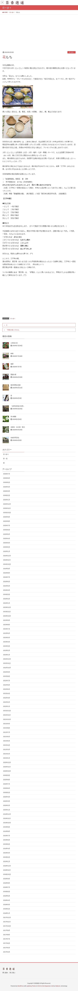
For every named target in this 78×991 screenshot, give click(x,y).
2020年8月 (6, 779)
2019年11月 (7, 818)
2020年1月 (6, 810)
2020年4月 (6, 797)
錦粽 (12, 353)
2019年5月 (6, 844)
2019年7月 (6, 835)
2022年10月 (7, 667)
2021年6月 (6, 736)
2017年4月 (6, 952)
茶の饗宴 (13, 416)
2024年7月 (6, 577)
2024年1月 (6, 603)
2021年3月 (6, 749)
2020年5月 (6, 792)
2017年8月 (6, 934)
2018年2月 (6, 909)
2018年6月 (6, 891)
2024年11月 (7, 560)
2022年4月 (6, 693)
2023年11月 (7, 611)
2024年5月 (6, 586)
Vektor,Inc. (58, 986)
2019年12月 (7, 814)
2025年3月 (6, 543)
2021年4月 (6, 745)
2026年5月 (6, 482)
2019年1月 (6, 861)
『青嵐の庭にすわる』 (13, 330)
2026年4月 (6, 487)
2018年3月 (6, 904)
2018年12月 (7, 866)
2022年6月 (6, 685)
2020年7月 (6, 784)
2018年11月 (7, 870)
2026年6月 (6, 478)
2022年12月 (7, 659)
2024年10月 (7, 564)
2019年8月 (6, 831)
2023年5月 (6, 637)
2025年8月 (6, 521)
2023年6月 (6, 633)
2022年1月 (6, 706)
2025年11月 (7, 508)
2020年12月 (7, 762)
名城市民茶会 (15, 437)
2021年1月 (6, 758)
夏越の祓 (13, 374)
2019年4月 (6, 848)
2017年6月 (6, 943)
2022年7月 (6, 680)
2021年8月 (6, 728)
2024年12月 (7, 555)
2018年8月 (6, 883)
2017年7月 (6, 939)
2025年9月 (6, 517)
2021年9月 (6, 723)
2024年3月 (6, 594)
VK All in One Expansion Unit (45, 986)
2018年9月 (6, 878)
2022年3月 (6, 698)
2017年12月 (7, 917)
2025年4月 (6, 538)
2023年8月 (6, 624)
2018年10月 (7, 874)
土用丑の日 (14, 343)
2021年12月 (7, 710)
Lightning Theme (31, 986)
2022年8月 (6, 676)
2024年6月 (6, 581)
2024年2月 (6, 599)
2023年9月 (6, 620)
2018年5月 (6, 896)
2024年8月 (6, 573)
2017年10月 (7, 926)
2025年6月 (6, 530)
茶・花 (5, 458)
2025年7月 (6, 525)
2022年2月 (6, 702)
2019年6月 (6, 840)
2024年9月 (6, 568)
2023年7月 (6, 629)
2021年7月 (6, 732)
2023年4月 (6, 642)
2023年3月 (6, 646)
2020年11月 (7, 767)
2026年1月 (6, 500)
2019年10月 (7, 823)
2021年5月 (6, 741)
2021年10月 (7, 719)
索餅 (12, 364)
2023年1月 (6, 655)
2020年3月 (6, 801)
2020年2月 (6, 805)
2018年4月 (6, 900)
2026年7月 (6, 474)
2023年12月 (7, 607)
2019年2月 (6, 857)
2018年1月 (6, 913)
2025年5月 (6, 534)
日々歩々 (71, 52)
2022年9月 (6, 672)
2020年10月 (7, 771)
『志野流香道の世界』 (18, 406)
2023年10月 (7, 616)
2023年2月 (6, 650)
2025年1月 (6, 551)
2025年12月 (7, 504)
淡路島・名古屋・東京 (18, 427)
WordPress (21, 986)
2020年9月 (6, 775)
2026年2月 (6, 495)
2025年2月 (6, 547)
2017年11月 (7, 922)
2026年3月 (6, 491)
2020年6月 (6, 788)
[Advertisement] (39, 30)
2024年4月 (6, 590)
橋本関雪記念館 (16, 385)
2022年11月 (7, 663)
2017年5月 (6, 947)
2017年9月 (6, 930)
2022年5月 (6, 689)
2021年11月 (7, 715)
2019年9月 (6, 827)
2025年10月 (7, 512)
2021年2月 (6, 754)
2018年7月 (6, 887)
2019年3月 (6, 853)
